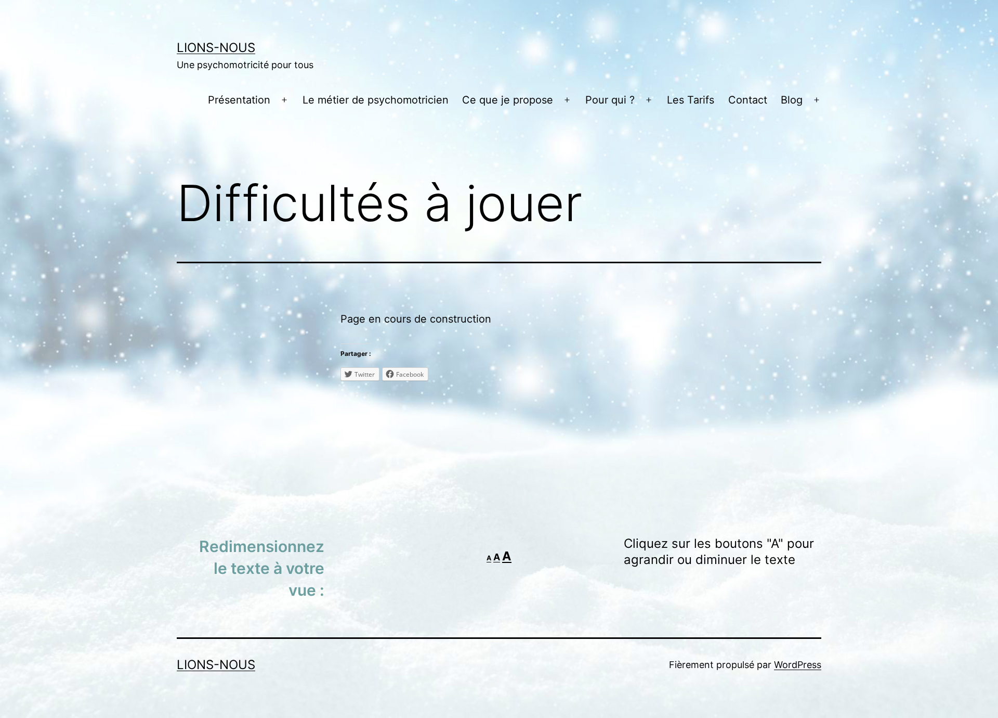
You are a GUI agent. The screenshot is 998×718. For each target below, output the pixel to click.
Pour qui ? (610, 100)
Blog (792, 100)
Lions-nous (216, 47)
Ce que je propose (507, 100)
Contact (747, 100)
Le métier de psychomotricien (376, 100)
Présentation (239, 100)
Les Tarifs (690, 100)
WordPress (797, 664)
